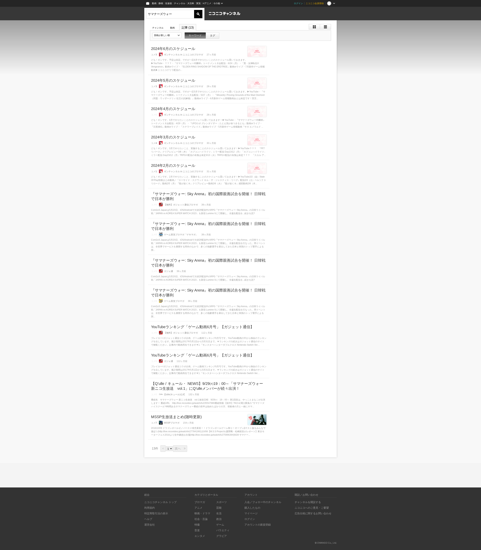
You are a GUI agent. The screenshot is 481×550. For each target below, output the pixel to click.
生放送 (168, 3)
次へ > (180, 448)
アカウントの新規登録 (257, 524)
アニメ (198, 507)
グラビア (221, 535)
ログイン (298, 3)
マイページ (251, 513)
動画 (154, 3)
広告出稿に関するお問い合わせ (313, 513)
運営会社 (149, 524)
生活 (219, 513)
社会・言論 (201, 519)
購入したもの (252, 507)
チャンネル (179, 3)
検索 (198, 14)
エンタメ (199, 535)
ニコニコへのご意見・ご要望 (312, 507)
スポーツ (221, 502)
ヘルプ (148, 519)
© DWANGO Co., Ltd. (326, 542)
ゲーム (220, 524)
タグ (212, 35)
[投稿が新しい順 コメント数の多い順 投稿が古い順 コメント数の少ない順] (167, 35)
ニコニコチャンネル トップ (160, 502)
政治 (219, 519)
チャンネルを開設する (308, 502)
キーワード (195, 35)
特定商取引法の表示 (156, 513)
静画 (161, 3)
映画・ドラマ (202, 513)
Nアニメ (207, 3)
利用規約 (149, 507)
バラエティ (222, 530)
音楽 (197, 530)
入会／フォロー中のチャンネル (262, 502)
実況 (198, 3)
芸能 (219, 507)
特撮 (197, 524)
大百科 (190, 3)
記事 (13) (188, 27)
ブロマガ (199, 502)
